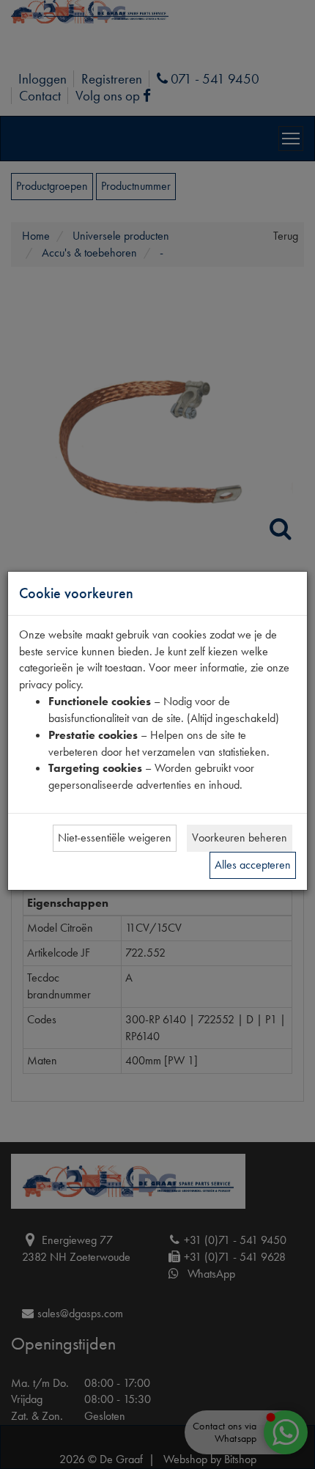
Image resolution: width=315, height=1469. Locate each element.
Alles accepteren (253, 864)
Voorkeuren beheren (239, 837)
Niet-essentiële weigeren (114, 837)
